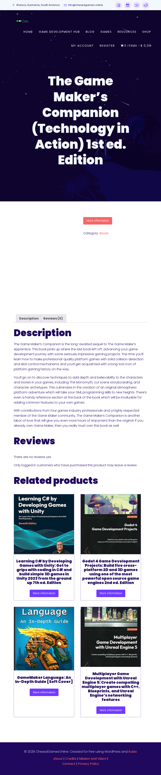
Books (104, 233)
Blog (90, 32)
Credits (70, 758)
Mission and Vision (92, 758)
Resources (127, 32)
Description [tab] (29, 318)
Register (107, 46)
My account (82, 46)
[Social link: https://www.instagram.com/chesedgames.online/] (126, 5)
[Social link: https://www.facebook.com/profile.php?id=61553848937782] (118, 5)
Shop (146, 32)
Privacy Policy (88, 763)
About (58, 758)
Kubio (132, 751)
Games (106, 32)
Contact (68, 763)
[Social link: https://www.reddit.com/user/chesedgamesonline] (144, 5)
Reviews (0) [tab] (53, 318)
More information (97, 220)
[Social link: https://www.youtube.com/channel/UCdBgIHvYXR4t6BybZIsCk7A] (135, 5)
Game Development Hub (59, 32)
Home (28, 32)
